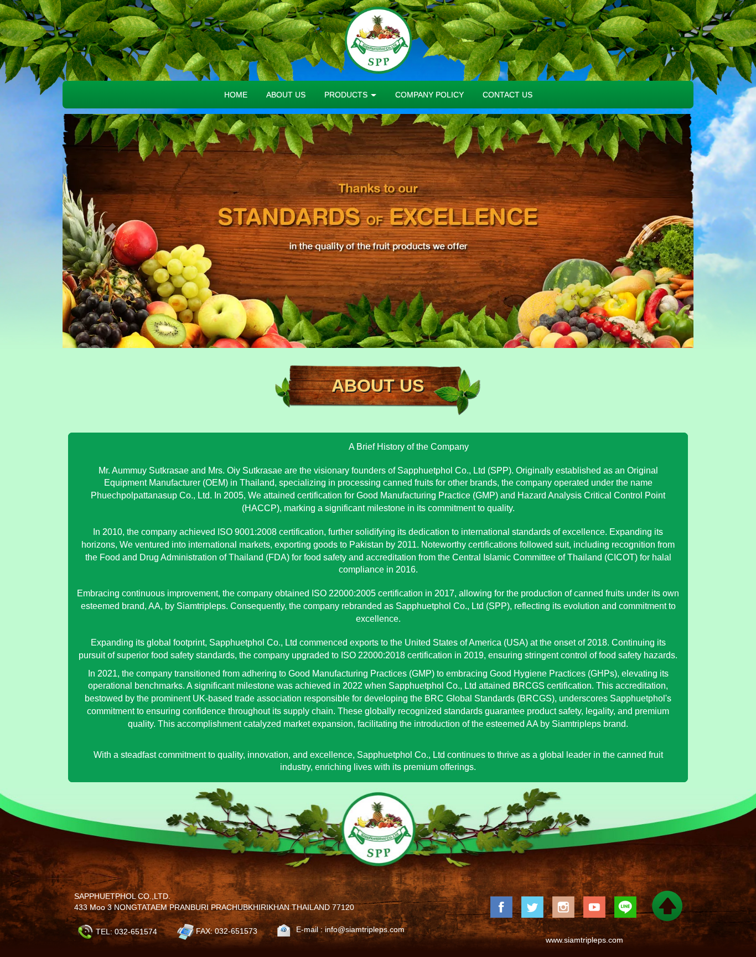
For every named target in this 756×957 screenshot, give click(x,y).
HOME (235, 94)
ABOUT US (285, 94)
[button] (110, 231)
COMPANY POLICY (429, 94)
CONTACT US (507, 94)
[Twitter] (532, 906)
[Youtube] (594, 906)
